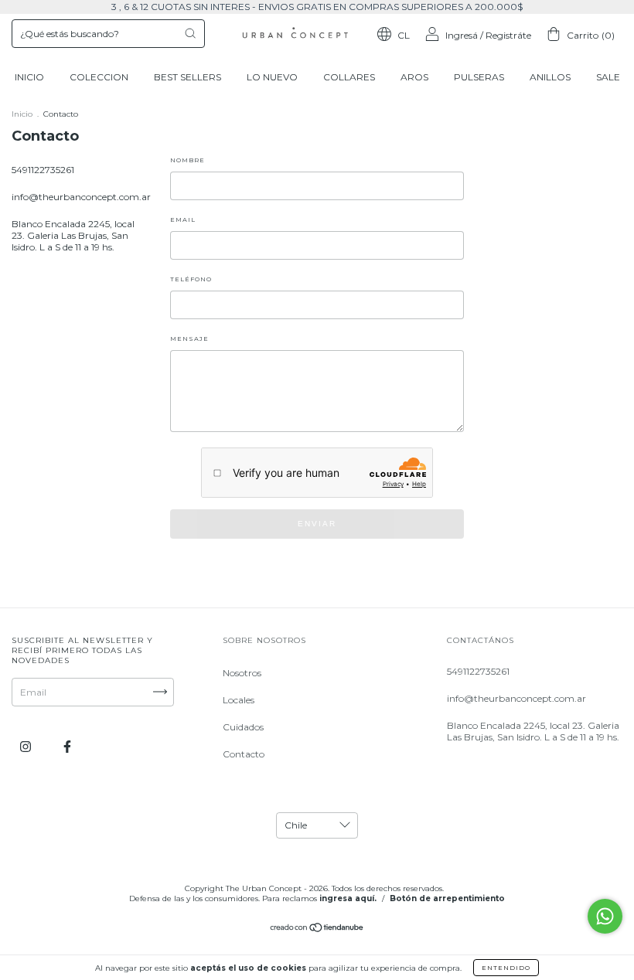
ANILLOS (550, 77)
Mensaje (189, 338)
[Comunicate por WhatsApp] (605, 916)
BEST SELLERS (187, 77)
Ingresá (461, 35)
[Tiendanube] (317, 929)
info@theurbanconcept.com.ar (81, 196)
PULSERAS (479, 77)
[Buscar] (190, 33)
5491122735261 (43, 169)
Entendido (506, 967)
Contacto (243, 754)
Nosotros (242, 673)
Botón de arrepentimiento (447, 898)
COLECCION (99, 77)
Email (183, 219)
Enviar (317, 523)
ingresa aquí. (348, 898)
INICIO (29, 77)
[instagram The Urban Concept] (27, 746)
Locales (238, 700)
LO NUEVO (272, 77)
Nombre (187, 160)
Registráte (508, 35)
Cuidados (243, 727)
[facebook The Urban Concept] (67, 746)
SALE (608, 77)
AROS (414, 77)
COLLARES (349, 77)
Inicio (22, 114)
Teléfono (191, 279)
